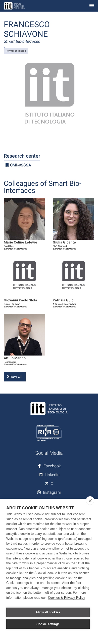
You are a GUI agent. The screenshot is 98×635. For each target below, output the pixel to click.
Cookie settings (48, 624)
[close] (90, 500)
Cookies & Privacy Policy (66, 597)
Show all (14, 376)
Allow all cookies (48, 612)
